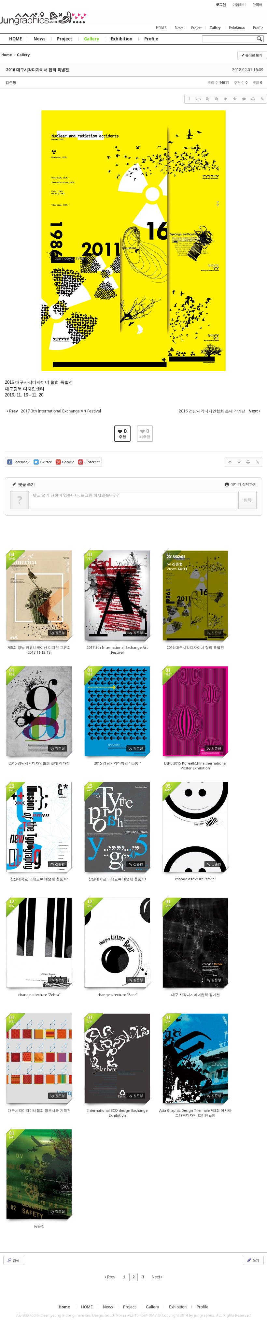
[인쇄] (253, 98)
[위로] (225, 98)
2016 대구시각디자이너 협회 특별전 (37, 69)
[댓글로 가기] (243, 98)
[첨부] (262, 98)
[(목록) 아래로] (234, 98)
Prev (110, 1277)
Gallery (91, 39)
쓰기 (255, 1260)
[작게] (216, 98)
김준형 (11, 82)
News (39, 39)
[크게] (207, 98)
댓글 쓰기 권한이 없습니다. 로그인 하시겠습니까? (76, 495)
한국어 (257, 4)
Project (64, 39)
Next (156, 1277)
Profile (151, 39)
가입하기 (239, 4)
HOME (15, 39)
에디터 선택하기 (243, 484)
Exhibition (122, 39)
